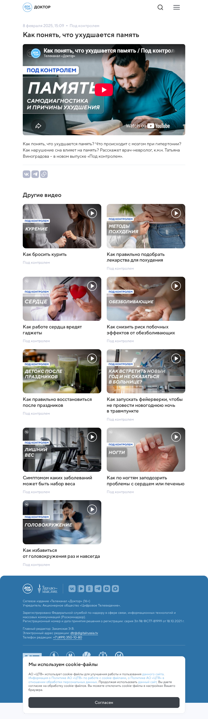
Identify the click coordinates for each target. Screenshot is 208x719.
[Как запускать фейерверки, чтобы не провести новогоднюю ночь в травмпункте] (146, 371)
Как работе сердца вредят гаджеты (52, 330)
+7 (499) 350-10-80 (67, 637)
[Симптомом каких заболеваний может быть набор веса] (62, 450)
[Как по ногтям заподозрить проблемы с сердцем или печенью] (146, 450)
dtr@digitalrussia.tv (84, 633)
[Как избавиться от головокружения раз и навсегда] (62, 522)
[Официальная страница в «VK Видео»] (80, 588)
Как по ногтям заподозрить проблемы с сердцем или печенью (145, 481)
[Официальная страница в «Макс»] (115, 588)
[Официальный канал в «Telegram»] (98, 588)
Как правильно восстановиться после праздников (57, 402)
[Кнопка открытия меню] (176, 7)
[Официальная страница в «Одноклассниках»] (89, 588)
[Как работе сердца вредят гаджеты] (62, 299)
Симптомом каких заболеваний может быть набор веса (57, 481)
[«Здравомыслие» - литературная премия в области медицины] (47, 588)
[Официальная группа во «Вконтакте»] (72, 588)
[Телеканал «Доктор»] (37, 7)
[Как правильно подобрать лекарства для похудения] (146, 226)
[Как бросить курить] (62, 226)
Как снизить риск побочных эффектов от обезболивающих (141, 330)
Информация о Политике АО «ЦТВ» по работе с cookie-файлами (77, 677)
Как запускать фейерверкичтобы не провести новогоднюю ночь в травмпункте (145, 405)
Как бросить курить (45, 255)
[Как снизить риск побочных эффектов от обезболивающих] (146, 299)
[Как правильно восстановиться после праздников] (62, 371)
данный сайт (147, 682)
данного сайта (153, 674)
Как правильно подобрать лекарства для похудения (136, 257)
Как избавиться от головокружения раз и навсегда (61, 553)
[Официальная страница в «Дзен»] (106, 588)
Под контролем (36, 262)
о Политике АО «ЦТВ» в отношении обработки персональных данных (96, 679)
